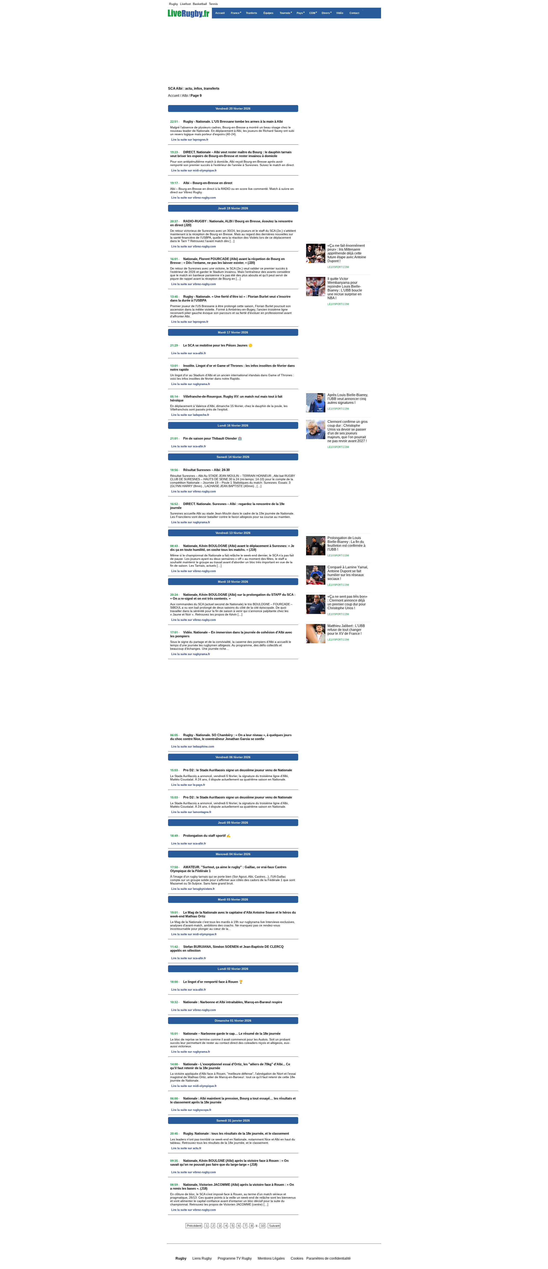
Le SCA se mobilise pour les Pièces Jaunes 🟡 (217, 345)
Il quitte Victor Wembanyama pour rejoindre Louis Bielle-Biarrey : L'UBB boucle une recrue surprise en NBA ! (345, 288)
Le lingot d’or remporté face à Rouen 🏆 (213, 982)
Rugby (173, 4)
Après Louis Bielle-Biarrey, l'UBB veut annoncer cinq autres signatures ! (348, 398)
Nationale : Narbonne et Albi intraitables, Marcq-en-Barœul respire (232, 1002)
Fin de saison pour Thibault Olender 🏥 (212, 438)
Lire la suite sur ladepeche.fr (190, 414)
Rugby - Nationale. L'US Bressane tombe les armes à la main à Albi (233, 121)
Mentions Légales (271, 1258)
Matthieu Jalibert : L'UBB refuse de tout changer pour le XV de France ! (346, 629)
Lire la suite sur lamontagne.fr (191, 812)
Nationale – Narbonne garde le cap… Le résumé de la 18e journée (231, 1033)
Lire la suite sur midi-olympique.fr (194, 170)
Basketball (200, 4)
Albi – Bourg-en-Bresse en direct (207, 183)
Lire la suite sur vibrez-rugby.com (193, 197)
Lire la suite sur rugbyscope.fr (191, 1109)
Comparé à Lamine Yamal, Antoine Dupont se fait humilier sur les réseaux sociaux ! (348, 573)
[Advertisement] (274, 51)
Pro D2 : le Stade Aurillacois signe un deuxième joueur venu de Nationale (237, 770)
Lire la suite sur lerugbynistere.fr (193, 888)
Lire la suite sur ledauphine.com (192, 746)
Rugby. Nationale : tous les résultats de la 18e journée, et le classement (236, 1133)
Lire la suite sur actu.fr (186, 1148)
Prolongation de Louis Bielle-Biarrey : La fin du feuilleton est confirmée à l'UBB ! (346, 543)
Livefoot (185, 4)
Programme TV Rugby (235, 1258)
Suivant (274, 1225)
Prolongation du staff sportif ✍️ (207, 835)
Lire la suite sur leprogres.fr (189, 139)
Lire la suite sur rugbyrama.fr (190, 384)
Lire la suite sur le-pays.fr (188, 784)
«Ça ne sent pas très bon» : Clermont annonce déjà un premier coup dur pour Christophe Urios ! (347, 602)
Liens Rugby (202, 1258)
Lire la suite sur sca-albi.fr (188, 353)
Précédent (194, 1225)
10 (262, 1225)
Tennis (213, 4)
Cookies (297, 1258)
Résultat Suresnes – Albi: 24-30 (206, 470)
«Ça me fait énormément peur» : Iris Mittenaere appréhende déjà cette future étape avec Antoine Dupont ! (347, 253)
